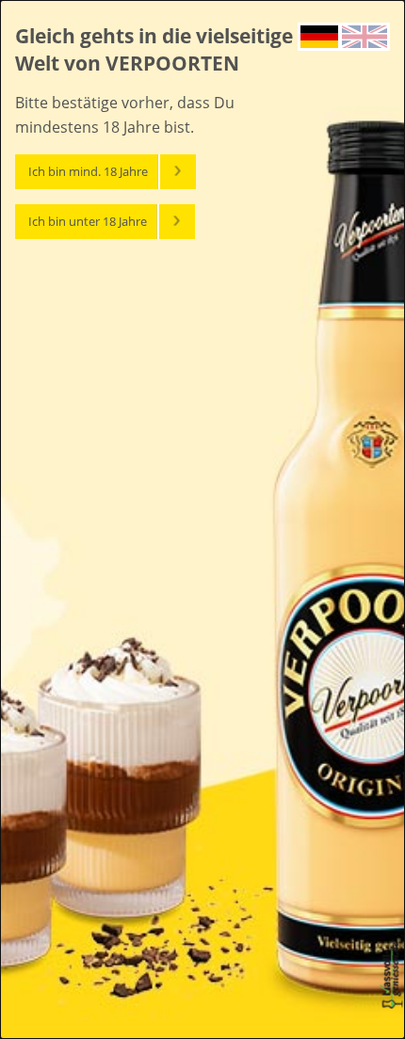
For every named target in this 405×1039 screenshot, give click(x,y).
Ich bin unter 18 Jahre (87, 221)
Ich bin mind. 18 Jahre (88, 171)
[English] (364, 34)
